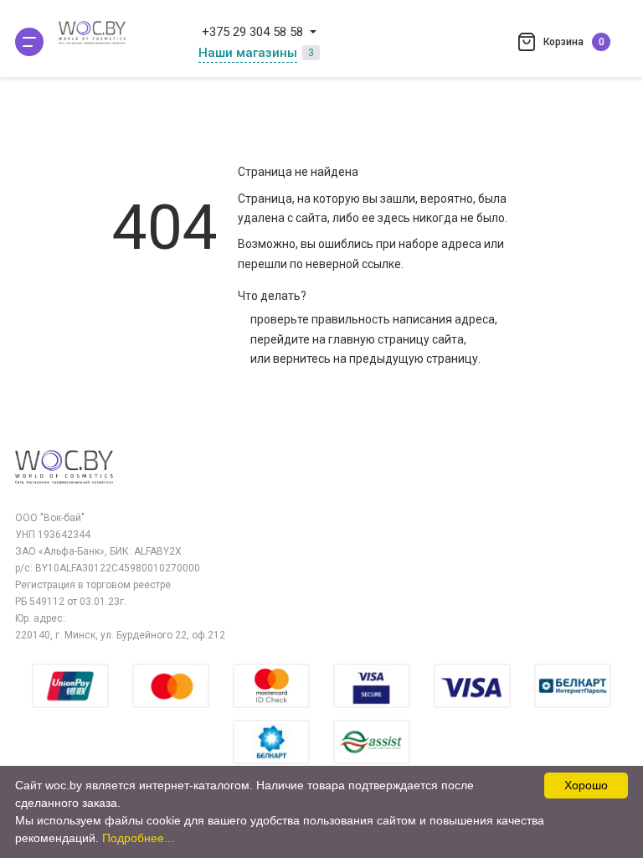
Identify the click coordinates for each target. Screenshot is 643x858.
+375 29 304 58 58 (252, 31)
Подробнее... (138, 838)
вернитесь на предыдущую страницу (375, 358)
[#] (29, 42)
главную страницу (379, 339)
